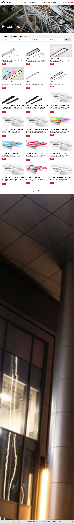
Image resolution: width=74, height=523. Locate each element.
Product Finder (68, 2)
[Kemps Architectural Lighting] (6, 2)
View (4, 63)
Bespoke (29, 2)
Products (24, 2)
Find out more (58, 521)
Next (39, 190)
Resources (45, 2)
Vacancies (50, 2)
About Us (39, 2)
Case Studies (34, 2)
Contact (54, 2)
